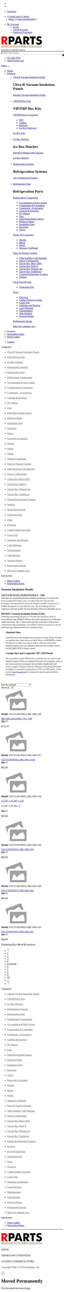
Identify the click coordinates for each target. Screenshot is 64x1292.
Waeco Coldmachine (29, 261)
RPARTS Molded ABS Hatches (28, 153)
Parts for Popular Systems (25, 253)
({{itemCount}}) (18, 16)
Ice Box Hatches (21, 139)
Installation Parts (27, 224)
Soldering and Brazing (29, 305)
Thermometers (26, 311)
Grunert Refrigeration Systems (33, 274)
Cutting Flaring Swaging (30, 300)
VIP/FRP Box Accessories (25, 115)
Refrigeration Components (25, 197)
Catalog (10, 342)
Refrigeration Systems (23, 164)
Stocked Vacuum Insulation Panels (29, 95)
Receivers (23, 227)
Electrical (23, 297)
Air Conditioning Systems (25, 178)
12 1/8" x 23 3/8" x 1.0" (12, 801)
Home (10, 71)
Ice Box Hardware (27, 128)
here (28, 1288)
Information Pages (15, 334)
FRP (21, 120)
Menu (4, 65)
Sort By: (5, 684)
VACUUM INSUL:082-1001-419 (17, 849)
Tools (15, 292)
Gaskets (22, 122)
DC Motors (24, 213)
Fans (21, 216)
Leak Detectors (26, 308)
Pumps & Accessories (23, 235)
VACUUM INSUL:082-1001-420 (17, 890)
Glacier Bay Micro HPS (30, 263)
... (8, 980)
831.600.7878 (13, 58)
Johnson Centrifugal (28, 248)
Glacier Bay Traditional (30, 271)
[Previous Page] (8, 950)
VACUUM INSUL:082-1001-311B (18, 759)
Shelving (23, 125)
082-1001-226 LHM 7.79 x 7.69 (16, 718)
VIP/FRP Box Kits (22, 101)
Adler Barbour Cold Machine (33, 258)
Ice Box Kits (19, 133)
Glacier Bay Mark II (28, 266)
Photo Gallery (13, 337)
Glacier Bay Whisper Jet (30, 269)
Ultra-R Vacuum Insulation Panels (29, 77)
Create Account (20, 29)
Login (16, 27)
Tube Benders (25, 313)
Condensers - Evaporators (31, 208)
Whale (22, 245)
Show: (4, 687)
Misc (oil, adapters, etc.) (24, 326)
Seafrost (23, 277)
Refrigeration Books (22, 321)
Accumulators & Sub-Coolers (33, 203)
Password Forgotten (22, 32)
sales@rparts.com (15, 60)
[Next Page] (8, 983)
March (22, 242)
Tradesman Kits (26, 287)
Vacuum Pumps (26, 316)
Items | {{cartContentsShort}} (22, 19)
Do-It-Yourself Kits (22, 282)
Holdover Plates (26, 221)
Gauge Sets (24, 302)
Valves (22, 229)
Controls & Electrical (29, 211)
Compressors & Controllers (32, 205)
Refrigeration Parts (22, 184)
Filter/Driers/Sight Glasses (31, 219)
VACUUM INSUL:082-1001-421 (17, 931)
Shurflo (22, 240)
